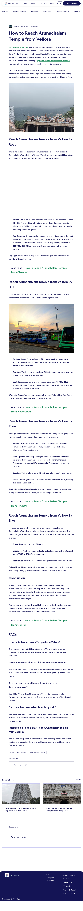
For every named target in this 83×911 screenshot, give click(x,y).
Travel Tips (34, 11)
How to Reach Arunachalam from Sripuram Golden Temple (20, 809)
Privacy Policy (69, 893)
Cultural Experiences (62, 11)
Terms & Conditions (71, 890)
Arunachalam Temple (37, 752)
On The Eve (13, 4)
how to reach (21, 752)
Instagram (50, 877)
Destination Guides (19, 11)
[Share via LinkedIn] (20, 765)
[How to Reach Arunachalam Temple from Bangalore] (62, 794)
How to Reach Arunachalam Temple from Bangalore (59, 809)
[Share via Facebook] (10, 765)
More (76, 11)
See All (78, 779)
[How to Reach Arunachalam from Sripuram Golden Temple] (21, 794)
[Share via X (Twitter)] (15, 765)
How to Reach (14, 758)
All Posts (5, 11)
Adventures (46, 11)
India (12, 752)
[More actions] (73, 26)
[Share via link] (26, 765)
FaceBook (50, 880)
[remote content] (41, 189)
